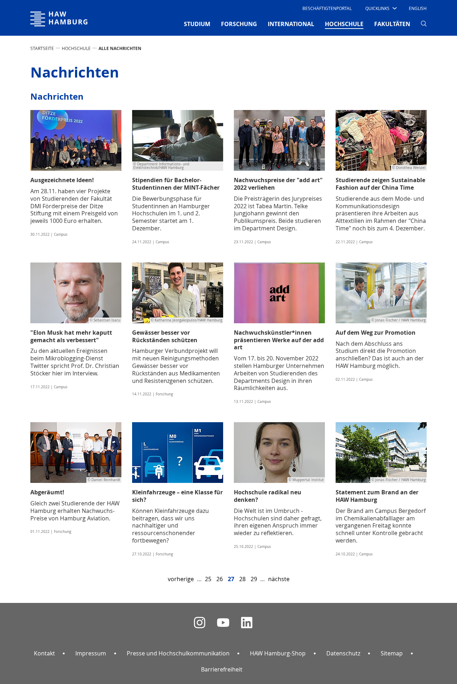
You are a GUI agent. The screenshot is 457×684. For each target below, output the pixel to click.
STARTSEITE (42, 48)
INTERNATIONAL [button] (291, 24)
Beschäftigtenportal (327, 8)
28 (242, 579)
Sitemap (392, 653)
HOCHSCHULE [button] (344, 24)
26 (219, 579)
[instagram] (199, 622)
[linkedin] (246, 622)
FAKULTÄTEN (392, 24)
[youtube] (223, 622)
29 (254, 579)
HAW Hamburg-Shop (278, 653)
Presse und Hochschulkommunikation (178, 653)
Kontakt (44, 653)
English (418, 8)
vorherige (181, 579)
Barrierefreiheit (221, 669)
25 (208, 579)
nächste (279, 579)
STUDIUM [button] (197, 24)
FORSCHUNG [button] (239, 24)
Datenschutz (343, 653)
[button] (380, 8)
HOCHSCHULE (76, 48)
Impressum (90, 653)
